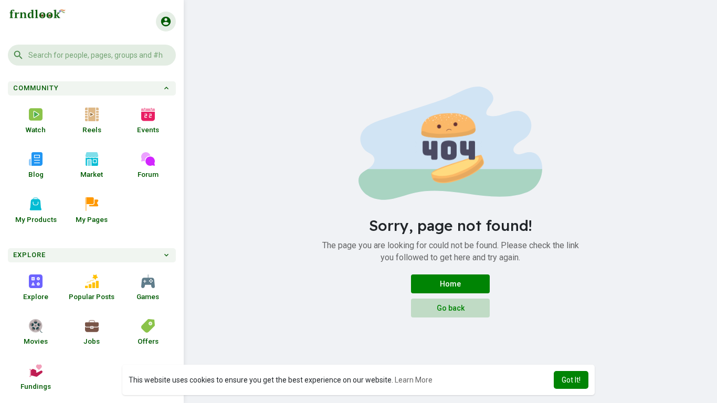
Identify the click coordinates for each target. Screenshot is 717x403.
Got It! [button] (571, 380)
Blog (36, 174)
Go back (451, 308)
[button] (92, 55)
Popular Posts (91, 296)
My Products (36, 219)
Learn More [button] (414, 380)
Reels (91, 129)
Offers (148, 341)
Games (147, 296)
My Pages (92, 219)
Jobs (91, 341)
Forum (148, 174)
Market (91, 174)
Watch (36, 129)
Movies (36, 341)
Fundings (35, 386)
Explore (35, 296)
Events (148, 129)
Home (450, 284)
